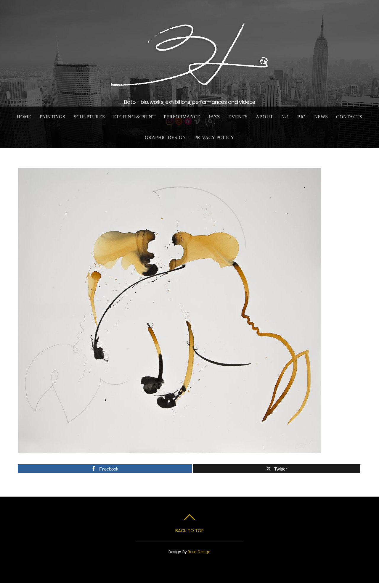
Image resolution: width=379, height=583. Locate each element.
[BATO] (189, 83)
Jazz (214, 116)
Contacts (349, 116)
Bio (301, 116)
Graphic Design (165, 137)
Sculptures (89, 116)
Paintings (52, 116)
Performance (182, 116)
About (264, 116)
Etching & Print (134, 116)
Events (237, 116)
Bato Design (199, 551)
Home (24, 116)
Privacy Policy (214, 137)
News (321, 116)
